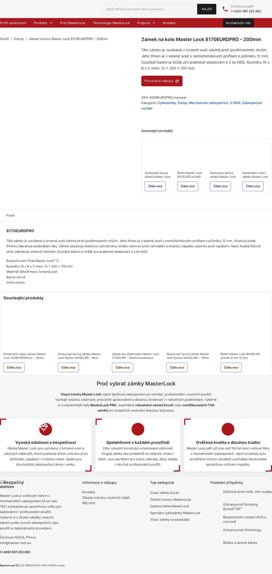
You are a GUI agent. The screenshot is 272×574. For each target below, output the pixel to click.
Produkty (40, 23)
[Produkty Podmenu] (51, 22)
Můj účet (88, 503)
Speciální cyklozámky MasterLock (175, 513)
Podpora (143, 23)
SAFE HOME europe (53, 565)
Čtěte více (155, 186)
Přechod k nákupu (158, 81)
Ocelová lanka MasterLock (169, 506)
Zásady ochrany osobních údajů (106, 498)
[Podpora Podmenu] (153, 22)
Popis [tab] (10, 215)
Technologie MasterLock (111, 23)
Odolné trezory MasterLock (170, 499)
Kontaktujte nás (238, 23)
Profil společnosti (13, 23)
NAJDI (207, 9)
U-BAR (235, 103)
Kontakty (169, 23)
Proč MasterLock (72, 23)
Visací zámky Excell (164, 493)
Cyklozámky (167, 103)
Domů (4, 39)
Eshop (19, 39)
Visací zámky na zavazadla (169, 519)
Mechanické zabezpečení (208, 103)
